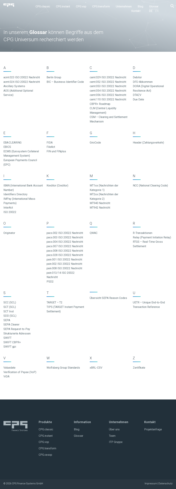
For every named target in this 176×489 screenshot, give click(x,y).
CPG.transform (47, 448)
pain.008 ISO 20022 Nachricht (64, 268)
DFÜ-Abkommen (143, 81)
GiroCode (95, 142)
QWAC (93, 233)
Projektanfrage (153, 429)
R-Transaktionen (142, 233)
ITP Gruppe (116, 442)
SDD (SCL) (9, 315)
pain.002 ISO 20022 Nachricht (64, 263)
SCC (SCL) (9, 302)
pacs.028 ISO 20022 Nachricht (65, 255)
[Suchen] (171, 6)
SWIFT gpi (9, 346)
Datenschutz (166, 483)
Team (112, 435)
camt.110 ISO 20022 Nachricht (108, 99)
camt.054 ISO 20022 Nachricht (108, 90)
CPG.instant (46, 435)
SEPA (6, 320)
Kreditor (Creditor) (57, 185)
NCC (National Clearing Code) (150, 185)
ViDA (6, 376)
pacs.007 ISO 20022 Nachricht (65, 246)
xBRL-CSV (96, 367)
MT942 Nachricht (100, 207)
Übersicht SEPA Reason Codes (108, 298)
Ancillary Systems (14, 86)
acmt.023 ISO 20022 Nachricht (21, 77)
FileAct (51, 147)
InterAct (8, 207)
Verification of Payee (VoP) (19, 372)
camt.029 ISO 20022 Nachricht (108, 77)
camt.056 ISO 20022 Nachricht (108, 95)
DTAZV (137, 95)
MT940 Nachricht (100, 203)
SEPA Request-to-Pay (16, 329)
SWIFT (7, 337)
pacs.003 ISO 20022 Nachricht (65, 237)
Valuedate (9, 367)
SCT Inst (8, 311)
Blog (76, 429)
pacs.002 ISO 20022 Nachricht (65, 233)
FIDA (50, 142)
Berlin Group (54, 77)
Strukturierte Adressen (17, 333)
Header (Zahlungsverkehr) (148, 142)
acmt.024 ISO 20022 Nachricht (21, 81)
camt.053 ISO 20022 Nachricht (108, 86)
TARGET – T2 (54, 302)
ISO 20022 (9, 212)
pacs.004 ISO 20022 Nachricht (65, 241)
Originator (9, 233)
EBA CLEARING (12, 142)
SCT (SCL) (9, 307)
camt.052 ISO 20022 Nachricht (108, 81)
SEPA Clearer (11, 324)
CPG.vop (44, 442)
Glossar (78, 435)
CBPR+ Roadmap (100, 104)
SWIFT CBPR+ (12, 342)
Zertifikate (139, 367)
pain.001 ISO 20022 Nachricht (64, 259)
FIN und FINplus (56, 151)
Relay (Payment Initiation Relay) (152, 237)
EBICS (7, 147)
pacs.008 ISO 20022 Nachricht (65, 250)
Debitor (137, 77)
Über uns (114, 429)
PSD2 (50, 281)
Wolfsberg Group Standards (63, 367)
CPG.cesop (45, 454)
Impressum (151, 483)
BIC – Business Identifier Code (65, 81)
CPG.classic (46, 429)
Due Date (138, 99)
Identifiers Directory (15, 194)
